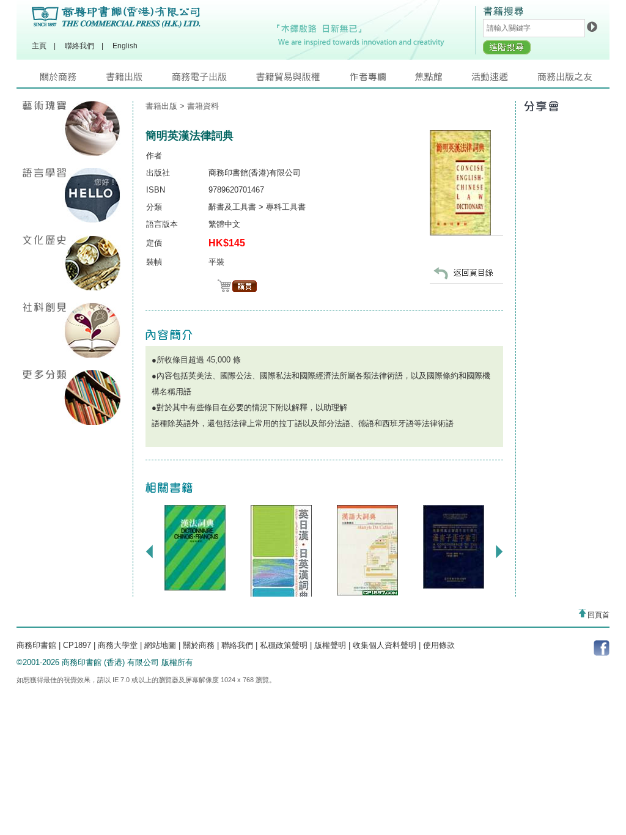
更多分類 (72, 397)
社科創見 (72, 330)
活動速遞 (504, 79)
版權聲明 (330, 645)
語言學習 (72, 195)
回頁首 (597, 615)
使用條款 (439, 645)
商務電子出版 (214, 79)
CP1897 (77, 645)
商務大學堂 (118, 645)
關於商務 (73, 79)
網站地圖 (160, 645)
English (125, 46)
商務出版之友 (570, 79)
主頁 (39, 46)
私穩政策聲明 (283, 645)
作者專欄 (382, 79)
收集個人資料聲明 (384, 645)
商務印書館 (36, 645)
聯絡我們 (79, 46)
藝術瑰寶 (72, 128)
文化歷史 (72, 262)
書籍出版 (139, 79)
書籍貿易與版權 (302, 79)
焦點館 (443, 79)
